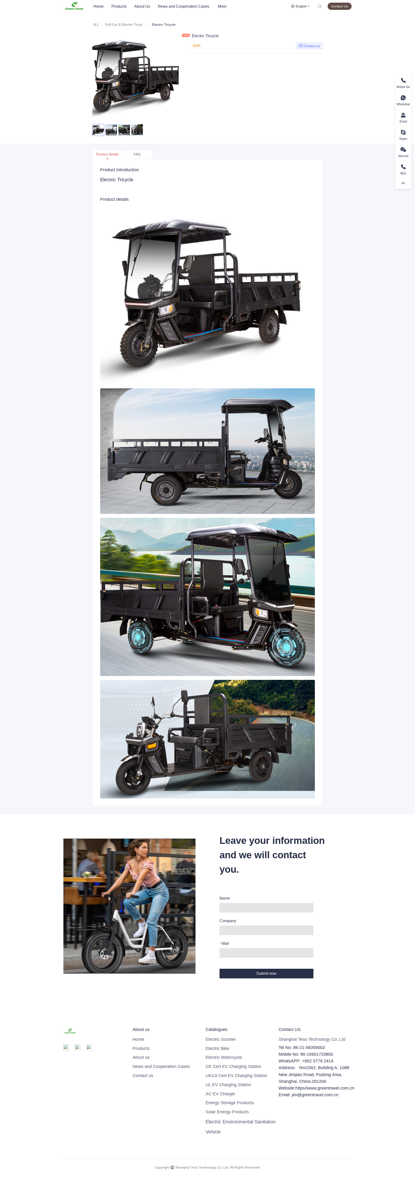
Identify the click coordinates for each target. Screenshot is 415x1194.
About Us (142, 6)
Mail (225, 943)
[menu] (190, 6)
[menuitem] (99, 6)
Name (225, 898)
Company (228, 921)
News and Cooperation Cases (183, 6)
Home (98, 6)
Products (119, 6)
